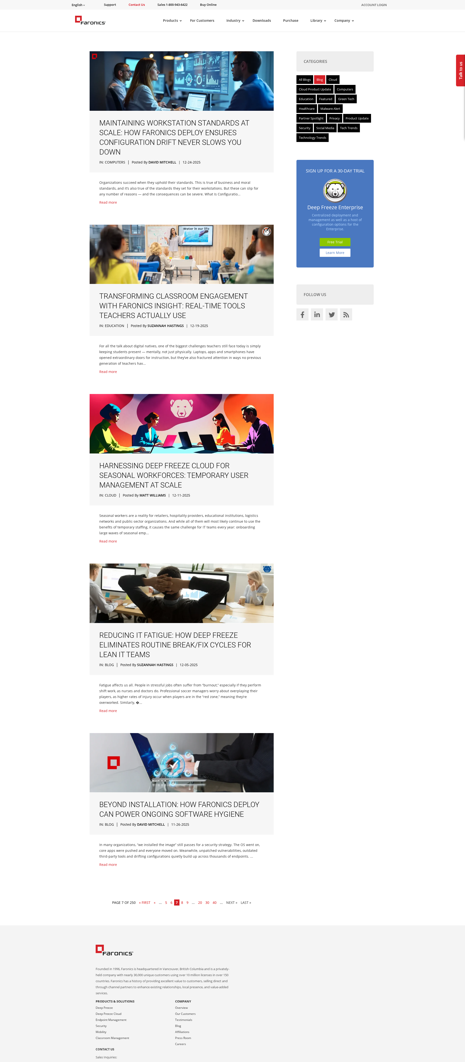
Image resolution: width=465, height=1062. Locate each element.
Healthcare (307, 108)
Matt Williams (153, 495)
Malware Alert (330, 108)
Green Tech (346, 99)
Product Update (357, 118)
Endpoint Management (111, 1020)
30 (207, 902)
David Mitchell (162, 162)
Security (304, 128)
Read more (108, 202)
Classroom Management (112, 1038)
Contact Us (105, 1049)
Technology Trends (312, 137)
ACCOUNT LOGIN (374, 5)
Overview (181, 1008)
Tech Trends (348, 128)
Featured (325, 99)
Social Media (325, 128)
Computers (115, 162)
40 (215, 902)
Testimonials (183, 1020)
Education (114, 325)
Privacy (334, 118)
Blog (109, 664)
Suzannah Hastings (165, 325)
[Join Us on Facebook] (303, 315)
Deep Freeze (104, 1008)
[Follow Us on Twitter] (332, 315)
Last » (246, 902)
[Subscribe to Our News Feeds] (347, 315)
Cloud (110, 495)
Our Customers (185, 1014)
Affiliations (182, 1032)
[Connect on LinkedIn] (318, 315)
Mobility (101, 1032)
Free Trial (335, 242)
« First (144, 902)
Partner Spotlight (311, 118)
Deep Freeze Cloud (108, 1014)
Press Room (183, 1038)
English (77, 5)
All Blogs (305, 79)
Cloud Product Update (315, 89)
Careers (180, 1044)
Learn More (335, 252)
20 (200, 902)
